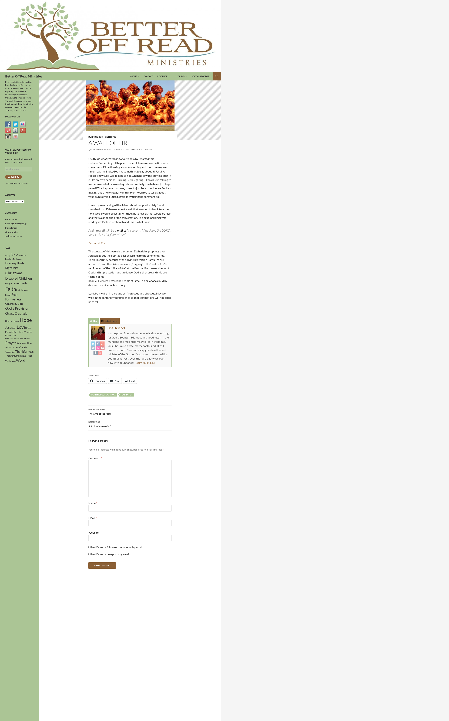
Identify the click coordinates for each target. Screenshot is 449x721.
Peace (26, 338)
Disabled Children (18, 278)
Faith (10, 289)
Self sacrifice (11, 347)
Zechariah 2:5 (96, 243)
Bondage (9, 259)
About (133, 76)
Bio (95, 321)
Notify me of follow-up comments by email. (117, 547)
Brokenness (18, 259)
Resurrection (24, 343)
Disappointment (12, 283)
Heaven (16, 321)
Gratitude (21, 313)
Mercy (21, 332)
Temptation (127, 395)
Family (8, 295)
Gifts (20, 303)
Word (20, 360)
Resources (162, 76)
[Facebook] (98, 343)
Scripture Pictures (13, 236)
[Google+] (102, 343)
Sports (23, 347)
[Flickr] (98, 348)
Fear (15, 294)
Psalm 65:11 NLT (145, 362)
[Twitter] (93, 343)
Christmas (14, 273)
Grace (9, 313)
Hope (26, 320)
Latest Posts (111, 321)
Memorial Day (11, 332)
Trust (29, 355)
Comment (95, 458)
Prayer (10, 343)
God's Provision (17, 308)
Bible (14, 255)
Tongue (23, 356)
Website (93, 532)
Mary (28, 328)
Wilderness (10, 361)
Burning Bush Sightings (102, 137)
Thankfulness (24, 351)
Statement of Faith (201, 76)
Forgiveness (13, 299)
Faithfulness (22, 290)
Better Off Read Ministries (23, 76)
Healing (8, 321)
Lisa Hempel (122, 149)
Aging (7, 255)
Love (21, 327)
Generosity (11, 303)
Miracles (28, 332)
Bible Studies (11, 219)
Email (92, 517)
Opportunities (11, 232)
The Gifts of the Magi (99, 411)
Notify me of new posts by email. (110, 554)
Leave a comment (144, 149)
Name (92, 503)
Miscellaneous (11, 227)
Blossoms (22, 255)
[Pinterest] (102, 348)
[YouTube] (100, 352)
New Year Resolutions (14, 338)
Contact (148, 76)
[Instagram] (93, 348)
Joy (14, 328)
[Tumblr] (95, 352)
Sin (18, 347)
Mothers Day (10, 335)
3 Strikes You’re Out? (99, 424)
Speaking (180, 76)
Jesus (9, 327)
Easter (25, 283)
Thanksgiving (12, 355)
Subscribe (13, 176)
